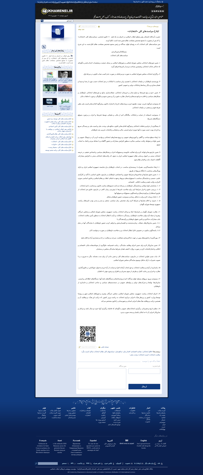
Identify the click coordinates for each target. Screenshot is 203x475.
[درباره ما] (159, 11)
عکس (73, 408)
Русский (76, 441)
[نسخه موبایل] (152, 11)
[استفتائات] (139, 17)
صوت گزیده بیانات (55, 413)
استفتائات (117, 410)
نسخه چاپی (105, 347)
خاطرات (132, 408)
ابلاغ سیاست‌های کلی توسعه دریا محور (59, 119)
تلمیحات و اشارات (85, 410)
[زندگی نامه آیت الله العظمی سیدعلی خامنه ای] (151, 17)
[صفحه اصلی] (94, 2)
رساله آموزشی (115, 415)
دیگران (103, 408)
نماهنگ (44, 415)
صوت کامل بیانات (55, 410)
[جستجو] (48, 2)
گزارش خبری (42, 417)
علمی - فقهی (115, 408)
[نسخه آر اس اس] (155, 11)
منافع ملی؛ (118, 352)
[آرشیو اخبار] (155, 17)
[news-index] (57, 43)
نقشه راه (162, 415)
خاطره (103, 415)
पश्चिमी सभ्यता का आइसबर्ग (127, 443)
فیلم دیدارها (42, 410)
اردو (160, 441)
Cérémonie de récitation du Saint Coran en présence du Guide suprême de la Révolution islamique (43, 448)
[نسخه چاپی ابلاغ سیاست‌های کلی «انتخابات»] (99, 26)
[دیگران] (85, 2)
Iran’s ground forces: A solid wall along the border (144, 446)
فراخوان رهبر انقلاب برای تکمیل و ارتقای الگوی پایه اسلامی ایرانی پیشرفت (58, 137)
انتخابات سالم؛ (94, 352)
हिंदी (126, 441)
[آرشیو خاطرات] (117, 17)
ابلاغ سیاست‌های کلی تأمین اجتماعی (60, 126)
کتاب (89, 408)
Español (93, 441)
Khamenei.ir (81, 472)
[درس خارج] (132, 17)
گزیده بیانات (161, 410)
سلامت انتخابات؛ (154, 355)
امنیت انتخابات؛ (143, 355)
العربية (110, 441)
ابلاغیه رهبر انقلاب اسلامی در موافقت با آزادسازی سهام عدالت (58, 130)
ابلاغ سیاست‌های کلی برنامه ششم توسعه (58, 150)
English (144, 441)
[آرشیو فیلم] (94, 17)
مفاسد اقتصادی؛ (136, 352)
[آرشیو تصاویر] (103, 17)
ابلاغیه (163, 417)
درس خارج (117, 420)
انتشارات (88, 415)
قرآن (163, 424)
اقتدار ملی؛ (126, 352)
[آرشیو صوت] (98, 17)
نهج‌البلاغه (162, 429)
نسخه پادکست (56, 417)
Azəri (59, 441)
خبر (149, 410)
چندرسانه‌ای (72, 417)
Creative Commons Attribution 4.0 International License (116, 472)
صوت (59, 408)
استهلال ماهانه (115, 417)
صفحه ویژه (102, 422)
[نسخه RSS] (43, 47)
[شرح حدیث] (124, 17)
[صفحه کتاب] (107, 17)
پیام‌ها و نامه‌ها (161, 413)
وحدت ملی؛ (134, 355)
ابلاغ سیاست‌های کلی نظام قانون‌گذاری (59, 134)
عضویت (147, 421)
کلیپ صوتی (57, 415)
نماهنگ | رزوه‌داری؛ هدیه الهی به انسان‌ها (147, 2)
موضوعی (162, 422)
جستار (163, 420)
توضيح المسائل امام (114, 424)
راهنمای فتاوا (116, 413)
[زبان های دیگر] (161, 11)
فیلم (44, 408)
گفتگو (104, 413)
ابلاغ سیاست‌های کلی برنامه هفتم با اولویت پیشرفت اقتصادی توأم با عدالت (57, 122)
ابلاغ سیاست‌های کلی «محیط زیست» (59, 147)
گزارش (103, 417)
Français (42, 441)
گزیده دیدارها (42, 413)
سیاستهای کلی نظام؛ (106, 352)
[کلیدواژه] (78, 2)
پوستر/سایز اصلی (70, 415)
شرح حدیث (116, 422)
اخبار (148, 408)
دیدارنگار (147, 415)
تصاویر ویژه (72, 413)
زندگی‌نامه (132, 413)
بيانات (163, 408)
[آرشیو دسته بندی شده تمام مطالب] (56, 2)
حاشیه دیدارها (146, 413)
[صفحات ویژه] (70, 2)
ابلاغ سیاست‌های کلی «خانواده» (61, 144)
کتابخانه (88, 413)
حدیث (163, 427)
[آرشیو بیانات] (145, 17)
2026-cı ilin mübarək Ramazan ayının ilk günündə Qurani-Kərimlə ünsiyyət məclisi (59, 448)
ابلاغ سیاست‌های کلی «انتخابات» (61, 141)
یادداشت (103, 410)
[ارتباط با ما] (41, 2)
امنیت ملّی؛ (85, 352)
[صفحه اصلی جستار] (112, 17)
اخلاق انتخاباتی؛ (147, 352)
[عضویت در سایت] (63, 2)
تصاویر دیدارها (71, 410)
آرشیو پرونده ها (101, 420)
